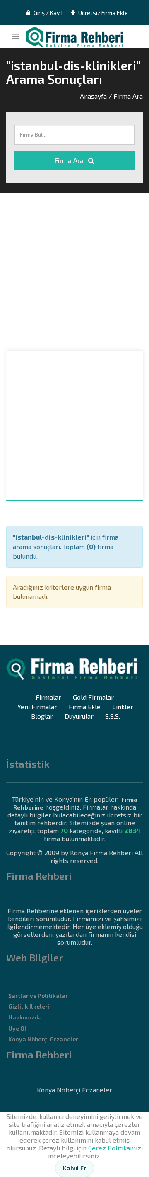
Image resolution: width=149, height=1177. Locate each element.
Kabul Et (74, 1168)
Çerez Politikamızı (115, 1148)
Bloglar (42, 716)
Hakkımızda (25, 1017)
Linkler (122, 706)
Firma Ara (70, 160)
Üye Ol (17, 1028)
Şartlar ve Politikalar (38, 995)
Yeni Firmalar (37, 706)
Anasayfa (93, 96)
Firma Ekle (85, 706)
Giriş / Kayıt (47, 12)
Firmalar (48, 697)
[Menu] (15, 36)
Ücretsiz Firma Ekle (102, 12)
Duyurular (79, 716)
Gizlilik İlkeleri (28, 1006)
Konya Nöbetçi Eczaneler (43, 1039)
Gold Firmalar (93, 697)
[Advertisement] (74, 272)
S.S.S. (112, 716)
